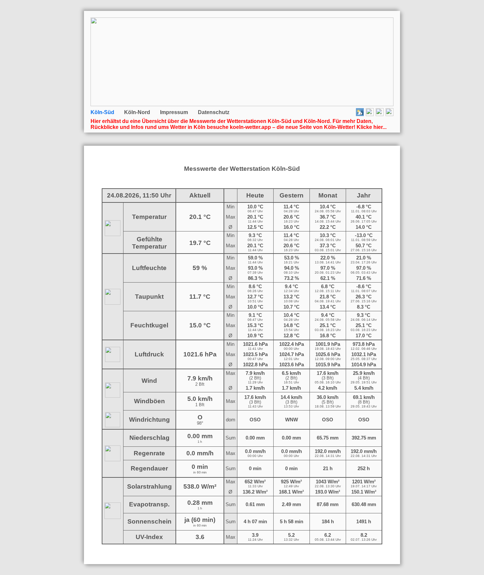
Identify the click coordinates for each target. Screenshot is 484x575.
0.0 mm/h (200, 453)
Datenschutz (213, 112)
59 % (200, 267)
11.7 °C (199, 296)
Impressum (174, 112)
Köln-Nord (137, 112)
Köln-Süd (102, 112)
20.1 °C (200, 216)
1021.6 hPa (200, 354)
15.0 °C (200, 325)
